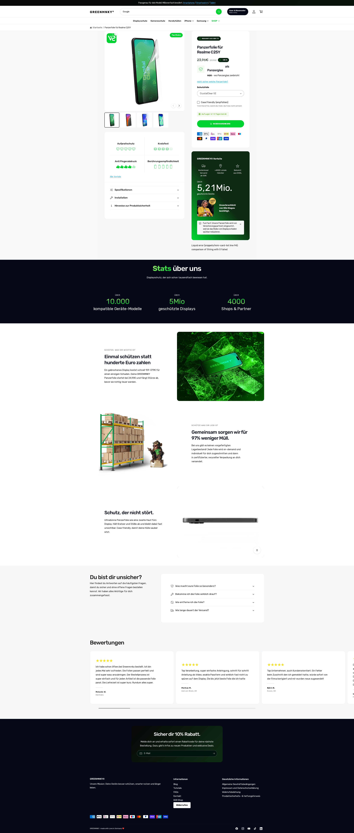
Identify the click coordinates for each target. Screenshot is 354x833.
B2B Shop (178, 800)
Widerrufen (182, 805)
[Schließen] (240, 224)
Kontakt (177, 796)
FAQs (175, 792)
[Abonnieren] (214, 753)
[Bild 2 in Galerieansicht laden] (128, 120)
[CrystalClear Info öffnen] (112, 38)
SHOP (214, 21)
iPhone (187, 21)
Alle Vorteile (115, 176)
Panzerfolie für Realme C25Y (118, 27)
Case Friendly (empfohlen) (214, 102)
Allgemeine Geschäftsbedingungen (239, 784)
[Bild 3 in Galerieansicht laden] (144, 120)
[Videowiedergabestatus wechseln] (257, 550)
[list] (177, 302)
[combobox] (171, 11)
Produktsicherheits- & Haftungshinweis (241, 796)
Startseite (97, 27)
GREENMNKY (94, 828)
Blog (175, 784)
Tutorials (177, 788)
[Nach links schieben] (173, 105)
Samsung (201, 21)
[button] (261, 11)
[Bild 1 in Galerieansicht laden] (111, 120)
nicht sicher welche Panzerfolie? (212, 81)
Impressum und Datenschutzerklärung (240, 788)
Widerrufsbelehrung (231, 792)
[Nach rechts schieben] (179, 105)
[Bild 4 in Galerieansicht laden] (160, 120)
